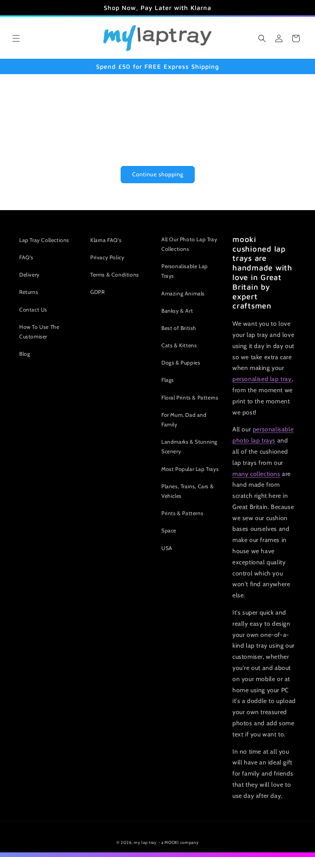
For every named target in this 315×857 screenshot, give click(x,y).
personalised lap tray (262, 379)
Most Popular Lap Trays (190, 469)
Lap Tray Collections (44, 240)
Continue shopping (157, 174)
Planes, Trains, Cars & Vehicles (187, 491)
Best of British (178, 328)
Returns (28, 291)
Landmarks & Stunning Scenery (189, 446)
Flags (167, 379)
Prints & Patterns (182, 513)
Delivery (29, 274)
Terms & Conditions (114, 274)
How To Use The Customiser (39, 331)
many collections (256, 473)
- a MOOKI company (178, 842)
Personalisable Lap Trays (184, 271)
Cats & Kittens (179, 345)
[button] (16, 38)
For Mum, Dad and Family (184, 419)
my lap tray (145, 842)
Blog (24, 353)
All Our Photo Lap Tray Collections (189, 244)
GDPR (97, 291)
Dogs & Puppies (180, 362)
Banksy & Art (177, 310)
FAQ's (26, 257)
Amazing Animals (183, 293)
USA (166, 548)
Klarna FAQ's (105, 240)
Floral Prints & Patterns (189, 397)
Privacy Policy (107, 257)
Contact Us (33, 309)
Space (168, 530)
